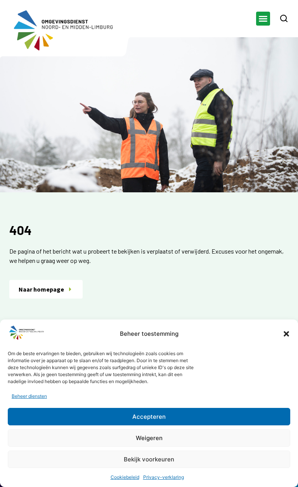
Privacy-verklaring (163, 477)
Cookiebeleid (125, 477)
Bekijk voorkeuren (149, 459)
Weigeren (149, 438)
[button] (286, 334)
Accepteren (149, 416)
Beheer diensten (29, 396)
